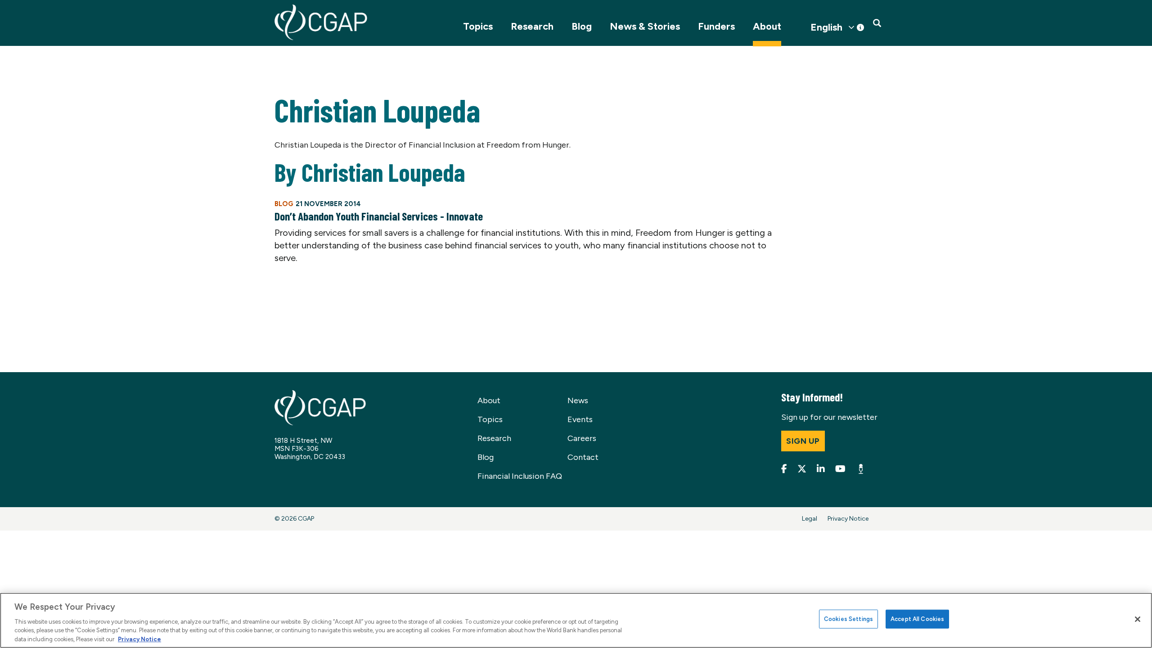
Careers (581, 438)
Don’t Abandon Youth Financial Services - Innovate (378, 216)
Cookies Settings (848, 619)
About (767, 26)
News (577, 400)
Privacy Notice (848, 518)
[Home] (320, 22)
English (826, 27)
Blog (582, 26)
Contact (582, 457)
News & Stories (645, 26)
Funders (716, 26)
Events (580, 419)
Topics (478, 26)
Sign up (803, 441)
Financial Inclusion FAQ (519, 476)
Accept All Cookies (917, 619)
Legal (809, 518)
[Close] (1138, 619)
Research (532, 26)
